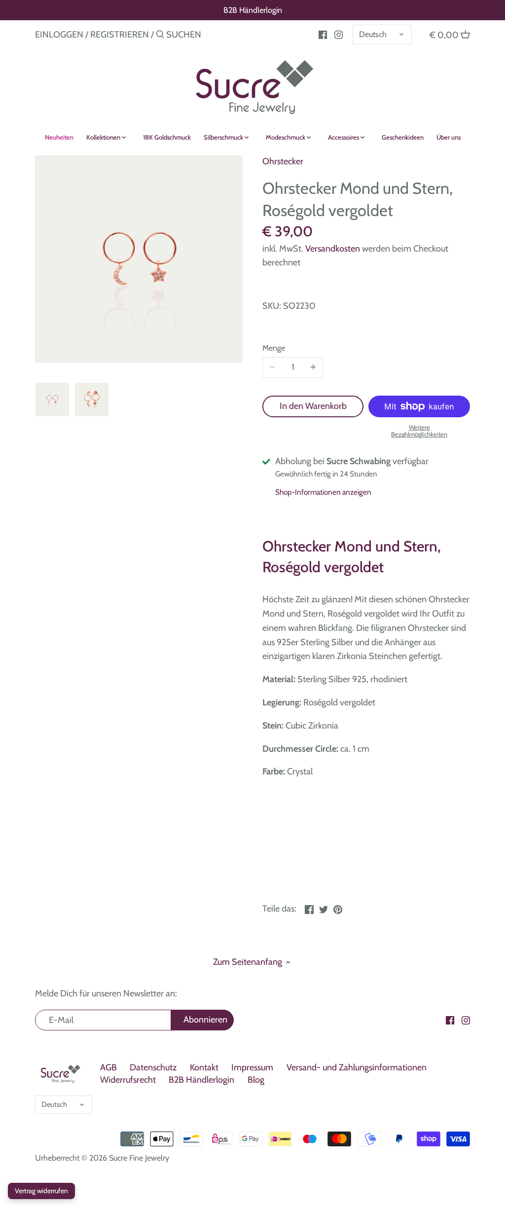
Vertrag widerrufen (41, 1190)
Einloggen (59, 34)
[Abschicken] (160, 36)
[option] (52, 399)
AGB (108, 1067)
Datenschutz (153, 1067)
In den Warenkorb (313, 406)
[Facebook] (323, 34)
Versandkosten (332, 248)
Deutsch (373, 34)
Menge (273, 348)
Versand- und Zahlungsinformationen (357, 1067)
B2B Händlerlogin (252, 10)
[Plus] (313, 367)
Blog (256, 1079)
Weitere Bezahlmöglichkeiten (419, 431)
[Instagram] (338, 34)
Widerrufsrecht (128, 1079)
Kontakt (204, 1067)
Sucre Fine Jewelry (139, 1158)
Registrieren (119, 34)
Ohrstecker (282, 161)
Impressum (252, 1067)
